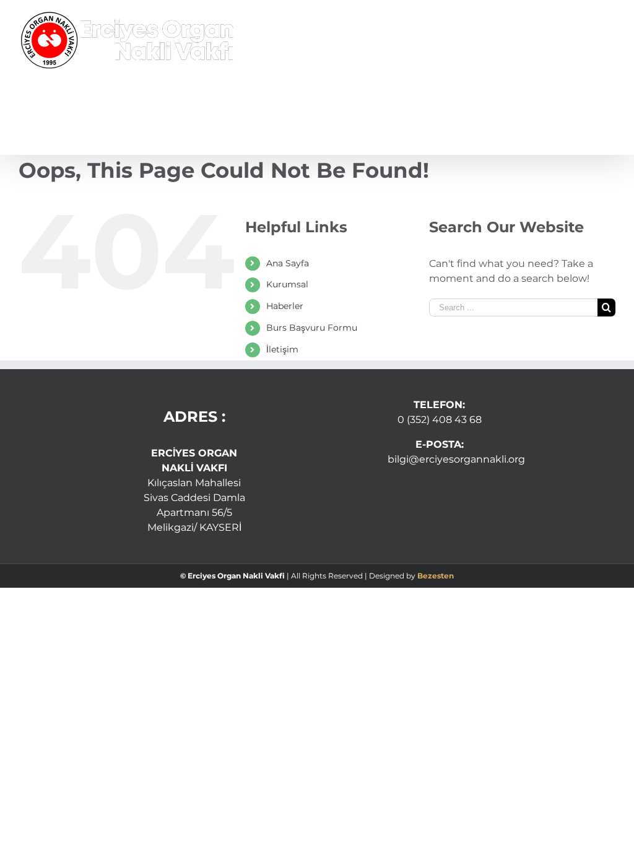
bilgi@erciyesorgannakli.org (456, 459)
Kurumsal (287, 284)
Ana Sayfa (287, 263)
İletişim (282, 349)
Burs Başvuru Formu (311, 327)
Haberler (284, 306)
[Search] (594, 118)
